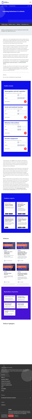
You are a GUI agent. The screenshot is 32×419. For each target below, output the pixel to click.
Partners (3, 395)
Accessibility (3, 388)
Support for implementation (6, 384)
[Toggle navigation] (30, 2)
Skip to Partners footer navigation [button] (1, 376)
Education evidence (5, 379)
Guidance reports (12, 24)
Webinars (18, 24)
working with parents (13, 62)
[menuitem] (28, 6)
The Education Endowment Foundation (8, 397)
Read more (24, 413)
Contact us (3, 404)
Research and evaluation (6, 383)
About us (3, 377)
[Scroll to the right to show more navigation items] (30, 24)
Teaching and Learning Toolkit (13, 68)
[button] (9, 208)
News (2, 386)
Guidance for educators (5, 381)
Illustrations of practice (26, 24)
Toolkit (13, 160)
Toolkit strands (4, 24)
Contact (2, 402)
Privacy (2, 390)
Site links (3, 374)
